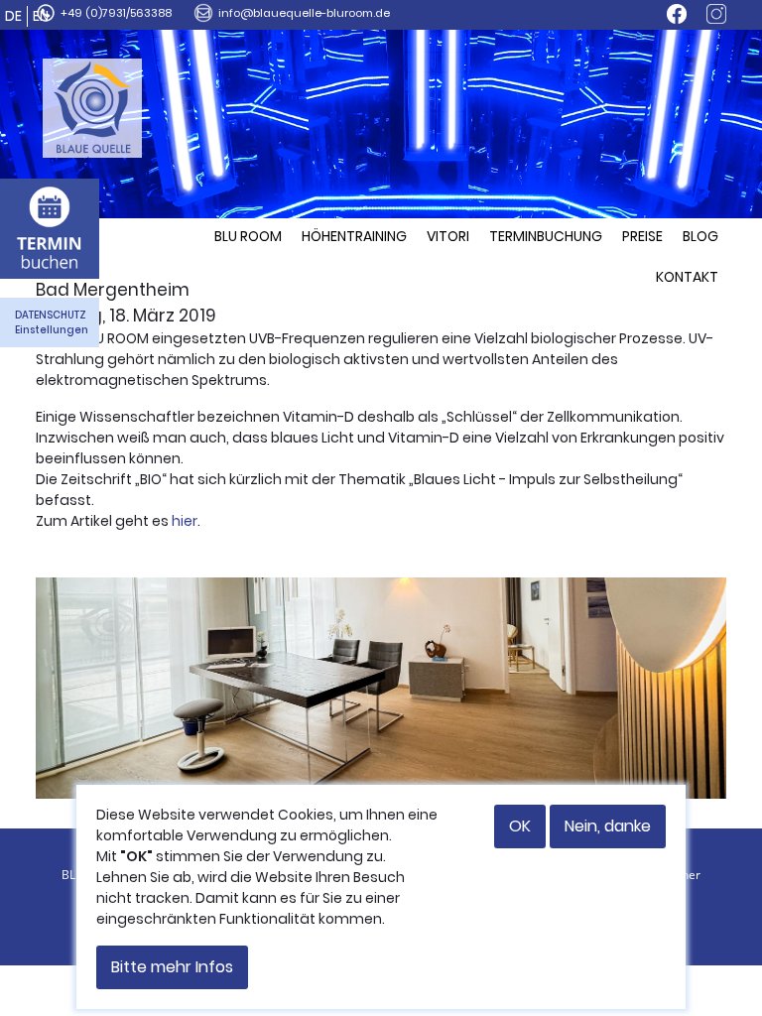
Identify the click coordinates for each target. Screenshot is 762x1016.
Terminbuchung (545, 236)
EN (41, 16)
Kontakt (687, 277)
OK (520, 826)
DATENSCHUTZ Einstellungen (51, 322)
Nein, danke (608, 826)
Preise (642, 236)
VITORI (448, 236)
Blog (700, 236)
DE (13, 16)
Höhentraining (354, 236)
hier (184, 521)
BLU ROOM (248, 236)
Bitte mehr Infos (172, 966)
